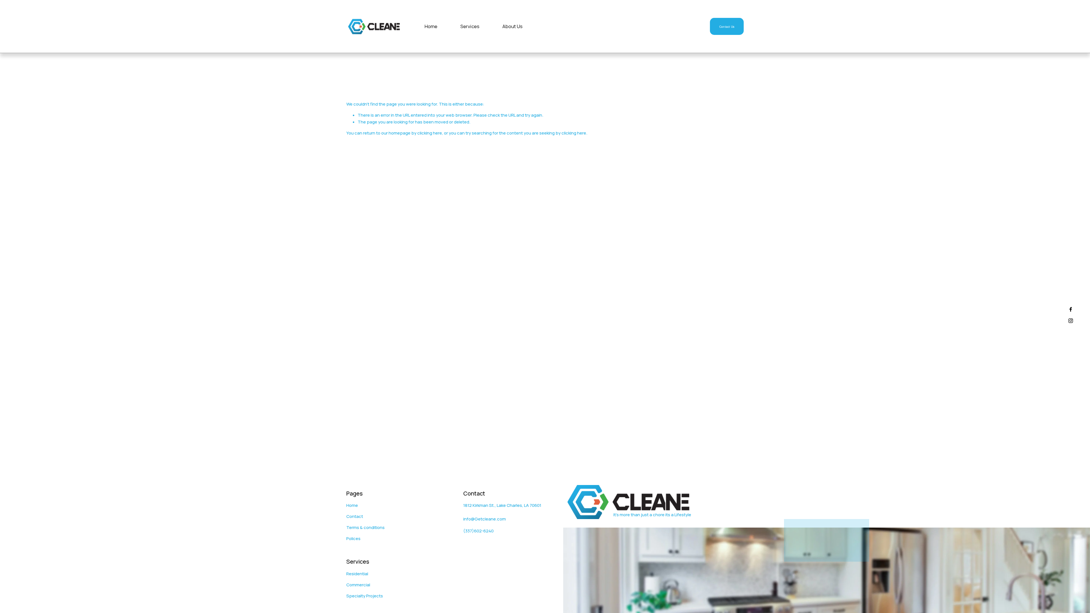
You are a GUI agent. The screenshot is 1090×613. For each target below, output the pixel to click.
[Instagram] (1071, 321)
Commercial (358, 585)
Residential (357, 574)
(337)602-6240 (478, 531)
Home (431, 26)
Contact (354, 516)
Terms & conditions (365, 527)
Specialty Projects (364, 596)
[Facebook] (1071, 309)
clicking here (429, 133)
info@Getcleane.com (484, 519)
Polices (353, 538)
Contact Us (726, 26)
